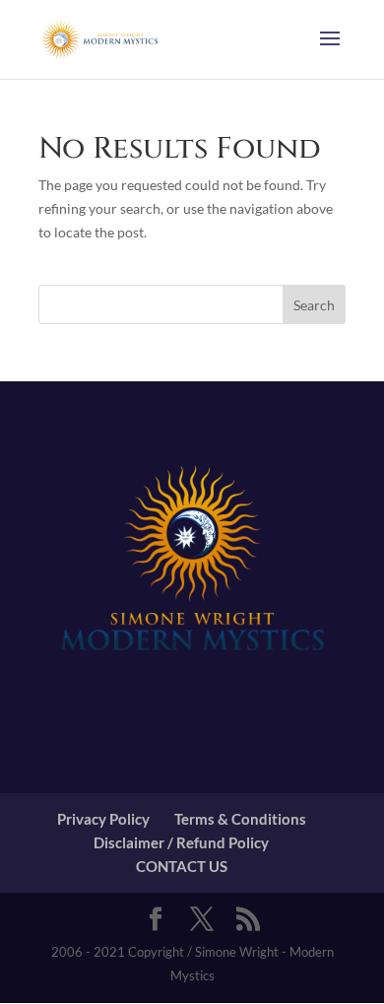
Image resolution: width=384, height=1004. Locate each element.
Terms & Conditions (240, 819)
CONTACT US (181, 866)
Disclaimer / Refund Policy (181, 842)
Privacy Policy (103, 819)
